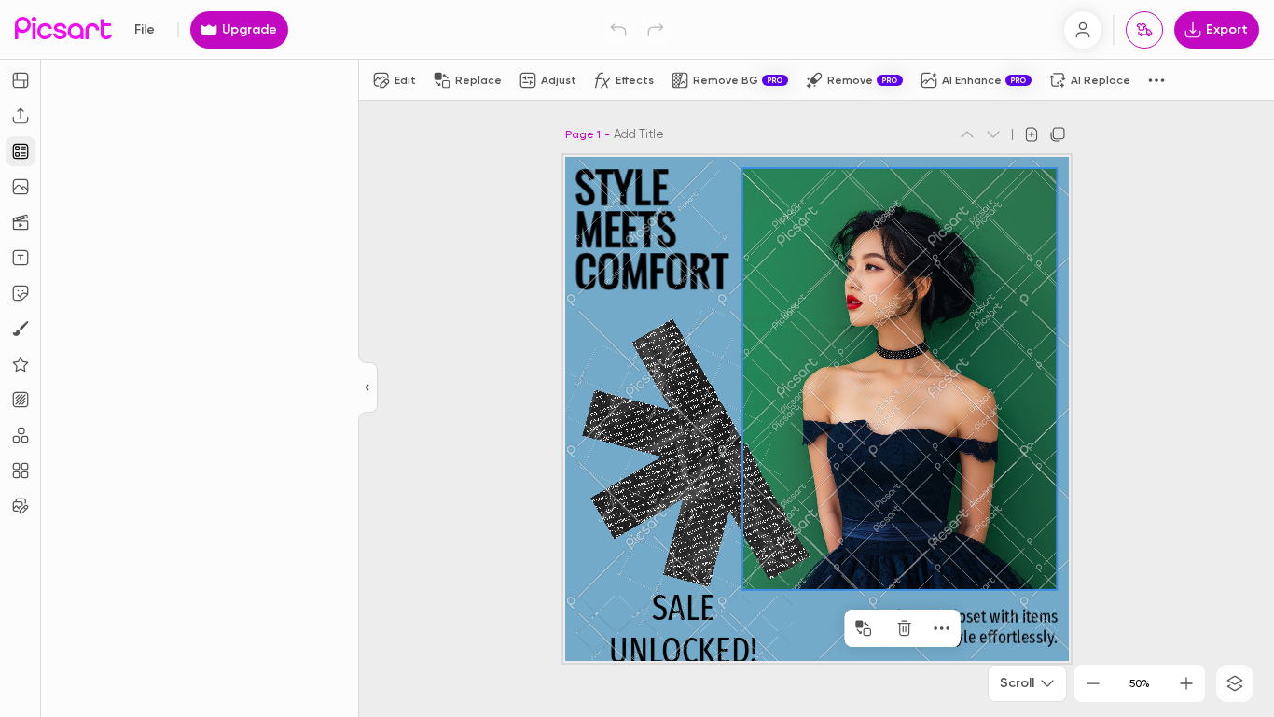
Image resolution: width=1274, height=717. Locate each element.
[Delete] (904, 628)
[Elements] (20, 364)
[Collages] (20, 470)
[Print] (1144, 30)
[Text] (20, 258)
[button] (637, 358)
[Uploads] (20, 116)
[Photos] (20, 187)
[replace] (863, 628)
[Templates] (20, 151)
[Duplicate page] (1057, 134)
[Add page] (1031, 134)
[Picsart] (63, 29)
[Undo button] (618, 30)
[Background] (20, 400)
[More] (942, 628)
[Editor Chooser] (368, 388)
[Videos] (20, 222)
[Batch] (20, 506)
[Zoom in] (1186, 683)
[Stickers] (20, 293)
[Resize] (20, 80)
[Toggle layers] (1234, 683)
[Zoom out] (1093, 683)
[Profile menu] (1082, 30)
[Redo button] (656, 30)
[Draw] (20, 329)
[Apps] (20, 435)
